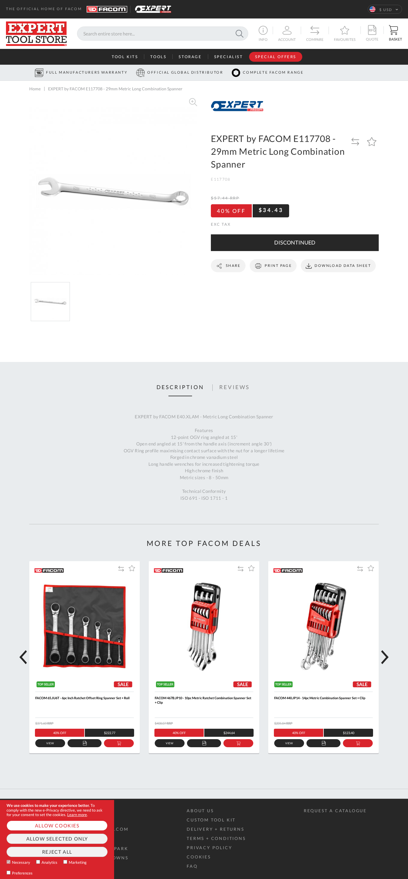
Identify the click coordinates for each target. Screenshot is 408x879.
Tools (158, 56)
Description (180, 387)
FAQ (192, 866)
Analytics (49, 862)
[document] (57, 839)
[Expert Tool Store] (36, 33)
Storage (190, 56)
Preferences (22, 873)
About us (200, 810)
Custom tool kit (211, 819)
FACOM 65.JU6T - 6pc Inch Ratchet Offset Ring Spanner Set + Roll (82, 698)
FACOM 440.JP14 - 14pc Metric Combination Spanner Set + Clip (319, 698)
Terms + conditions (216, 838)
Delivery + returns (215, 829)
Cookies (199, 856)
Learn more (77, 814)
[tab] (180, 387)
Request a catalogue (335, 810)
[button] (385, 9)
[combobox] (162, 34)
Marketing (78, 862)
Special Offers (275, 56)
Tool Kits (125, 56)
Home (35, 88)
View (50, 743)
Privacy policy (209, 847)
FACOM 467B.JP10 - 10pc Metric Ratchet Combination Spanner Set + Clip (203, 700)
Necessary (21, 862)
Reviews (234, 387)
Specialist (228, 56)
